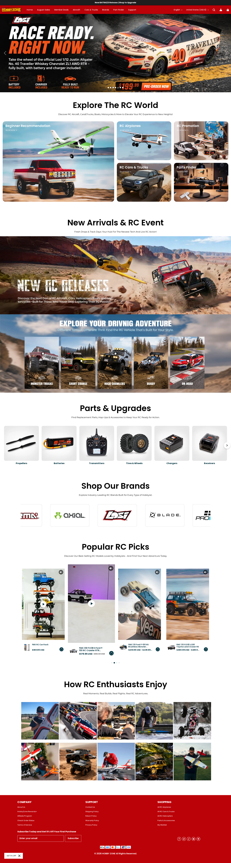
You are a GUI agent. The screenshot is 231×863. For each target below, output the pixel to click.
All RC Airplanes (164, 807)
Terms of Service (24, 825)
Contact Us (90, 807)
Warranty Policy (92, 820)
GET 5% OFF (11, 856)
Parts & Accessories (166, 820)
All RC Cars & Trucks (166, 811)
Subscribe (73, 838)
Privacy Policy (91, 825)
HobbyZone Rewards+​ (27, 811)
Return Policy (91, 816)
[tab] (108, 87)
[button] (214, 10)
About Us (21, 807)
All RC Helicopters (165, 816)
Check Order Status (25, 820)
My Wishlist (162, 825)
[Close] (19, 856)
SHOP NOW (10, 130)
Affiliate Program (24, 816)
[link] (132, 10)
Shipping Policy (92, 811)
